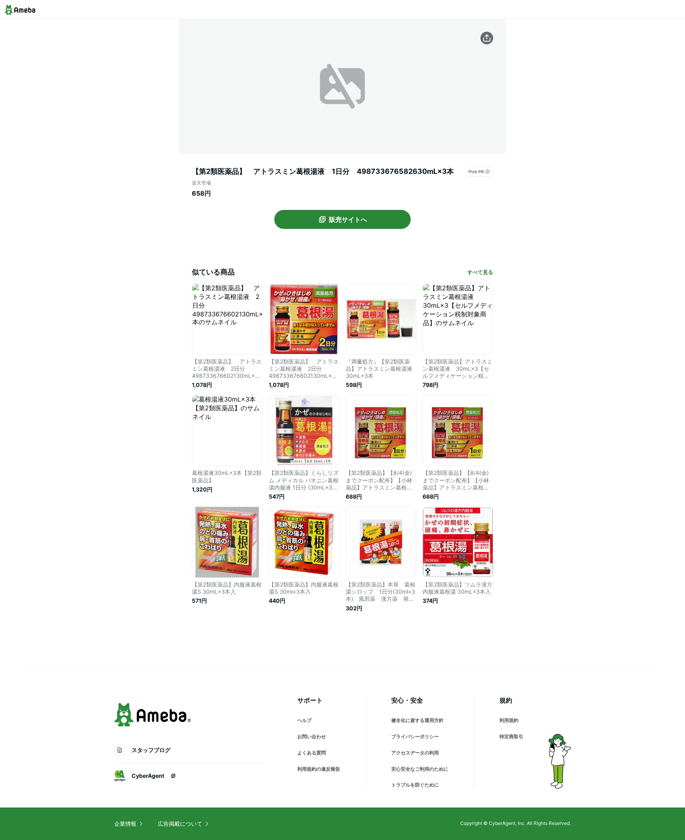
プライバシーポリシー (415, 736)
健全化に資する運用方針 (417, 720)
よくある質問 (311, 753)
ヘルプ (304, 720)
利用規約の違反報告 (318, 769)
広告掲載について (180, 823)
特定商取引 (511, 736)
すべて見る (480, 272)
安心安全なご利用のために (419, 769)
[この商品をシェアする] (486, 38)
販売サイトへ (348, 219)
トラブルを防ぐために (415, 785)
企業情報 (125, 823)
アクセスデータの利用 (415, 753)
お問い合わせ (311, 736)
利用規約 (509, 720)
